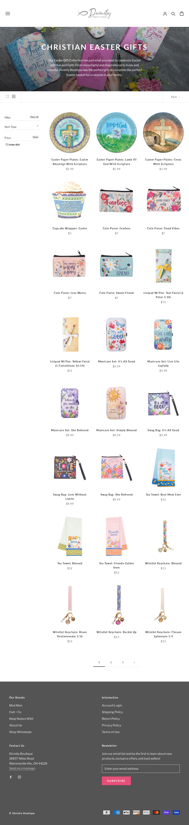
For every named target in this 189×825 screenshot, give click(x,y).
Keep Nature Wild (21, 718)
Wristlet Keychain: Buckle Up (117, 632)
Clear (35, 137)
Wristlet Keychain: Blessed (163, 563)
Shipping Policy (112, 712)
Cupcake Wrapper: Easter (70, 228)
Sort (174, 96)
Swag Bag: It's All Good (163, 430)
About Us (15, 725)
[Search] (173, 13)
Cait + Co (15, 712)
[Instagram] (19, 777)
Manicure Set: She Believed (70, 430)
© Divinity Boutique (22, 813)
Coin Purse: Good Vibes (163, 228)
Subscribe (116, 780)
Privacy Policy (111, 725)
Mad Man (15, 705)
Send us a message (22, 768)
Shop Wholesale (20, 732)
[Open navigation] (8, 13)
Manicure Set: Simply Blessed (116, 430)
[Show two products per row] (7, 96)
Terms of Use (111, 732)
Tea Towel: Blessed (70, 563)
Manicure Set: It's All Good (116, 361)
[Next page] (134, 662)
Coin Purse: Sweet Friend (116, 292)
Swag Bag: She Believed (117, 494)
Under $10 (14, 144)
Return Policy (111, 718)
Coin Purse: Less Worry (70, 292)
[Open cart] (181, 13)
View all (34, 117)
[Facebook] (10, 777)
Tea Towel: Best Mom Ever (163, 494)
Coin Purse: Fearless (116, 228)
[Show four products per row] (13, 96)
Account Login (112, 705)
